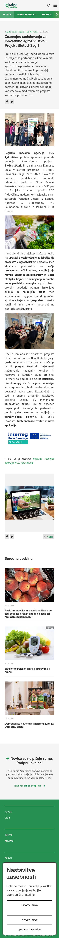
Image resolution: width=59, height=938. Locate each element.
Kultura (47, 14)
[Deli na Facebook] (7, 102)
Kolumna (9, 840)
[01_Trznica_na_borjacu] (29, 504)
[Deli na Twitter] (12, 102)
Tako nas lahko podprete (28, 785)
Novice (7, 14)
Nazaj (50, 536)
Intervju (8, 834)
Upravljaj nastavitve (29, 929)
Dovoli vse (29, 905)
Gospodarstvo (26, 14)
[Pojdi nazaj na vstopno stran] (11, 5)
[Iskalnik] (47, 5)
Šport (7, 817)
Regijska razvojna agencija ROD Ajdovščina (21, 32)
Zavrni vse (29, 920)
